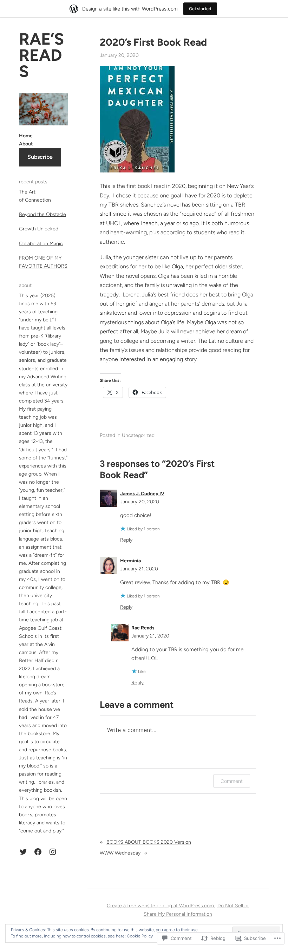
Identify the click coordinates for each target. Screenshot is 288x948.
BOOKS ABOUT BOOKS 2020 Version (148, 842)
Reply (126, 540)
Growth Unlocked (38, 229)
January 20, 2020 (139, 502)
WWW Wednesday (120, 853)
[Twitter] (23, 852)
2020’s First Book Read (153, 42)
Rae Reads (143, 628)
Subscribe (40, 156)
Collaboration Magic (41, 244)
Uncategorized (138, 435)
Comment (232, 781)
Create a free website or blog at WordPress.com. (161, 906)
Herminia (130, 561)
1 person (152, 529)
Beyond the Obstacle (42, 214)
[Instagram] (52, 852)
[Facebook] (38, 852)
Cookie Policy (140, 936)
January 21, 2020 (139, 569)
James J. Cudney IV (142, 494)
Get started (200, 8)
